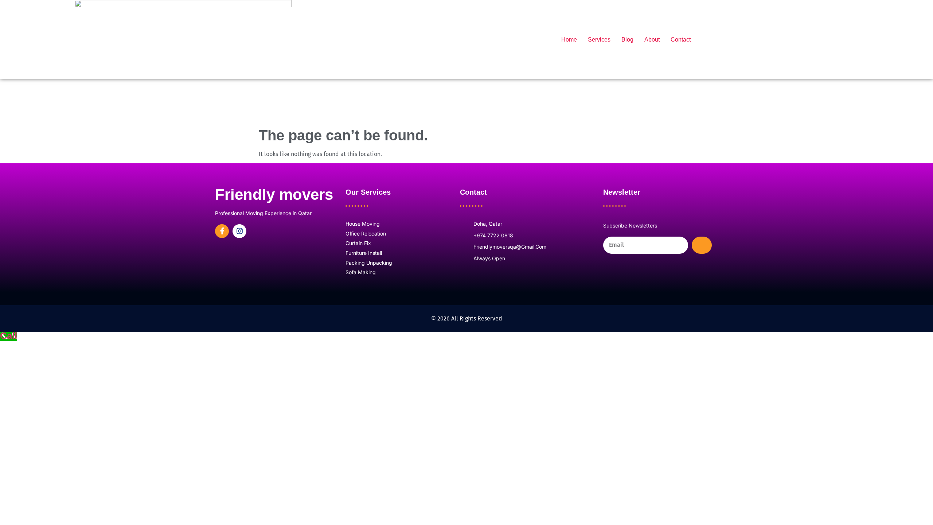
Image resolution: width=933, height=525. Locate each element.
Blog (627, 39)
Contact (681, 39)
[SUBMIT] (702, 245)
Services (599, 39)
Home (569, 39)
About (652, 39)
